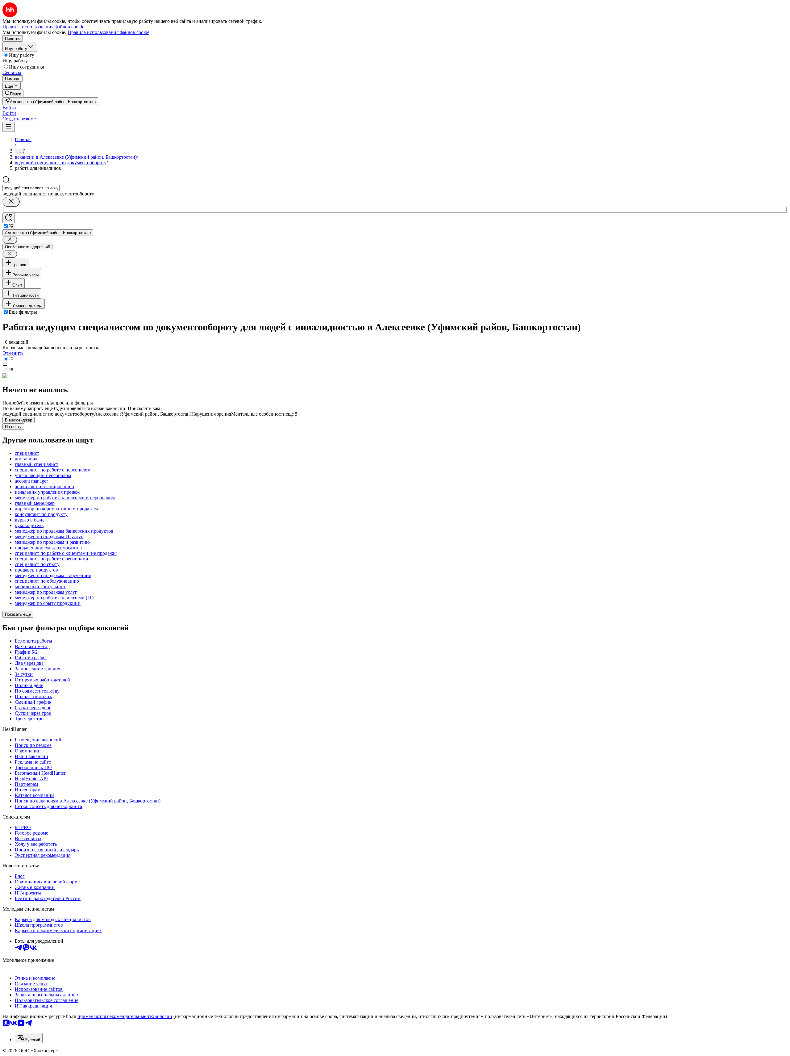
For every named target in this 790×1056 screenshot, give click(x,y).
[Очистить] (11, 202)
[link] (12, 93)
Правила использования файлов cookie (108, 32)
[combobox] (31, 188)
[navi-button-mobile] (8, 127)
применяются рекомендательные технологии (124, 1016)
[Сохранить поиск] (8, 218)
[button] (9, 107)
